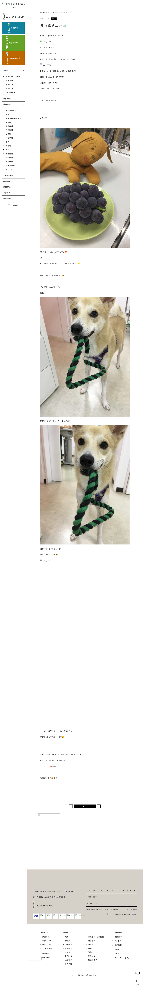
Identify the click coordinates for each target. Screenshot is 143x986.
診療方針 (9, 81)
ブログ (117, 954)
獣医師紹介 (8, 99)
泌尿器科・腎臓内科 (13, 118)
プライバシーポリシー (123, 958)
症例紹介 (7, 181)
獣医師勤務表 (15, 58)
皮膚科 (8, 146)
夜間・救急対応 (15, 43)
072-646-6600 (14, 16)
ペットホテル (8, 176)
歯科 (7, 142)
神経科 (8, 122)
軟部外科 (9, 154)
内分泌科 (9, 130)
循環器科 (9, 161)
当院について (45, 933)
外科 (7, 150)
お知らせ (118, 949)
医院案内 (7, 187)
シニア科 (9, 169)
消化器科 (9, 126)
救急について (11, 88)
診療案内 (67, 933)
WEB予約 (15, 28)
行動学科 (9, 138)
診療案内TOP (11, 110)
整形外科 (9, 158)
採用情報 (7, 198)
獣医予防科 (10, 165)
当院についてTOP (13, 77)
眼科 (7, 114)
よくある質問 (11, 92)
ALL (84, 806)
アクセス (6, 193)
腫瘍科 (8, 134)
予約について (11, 84)
